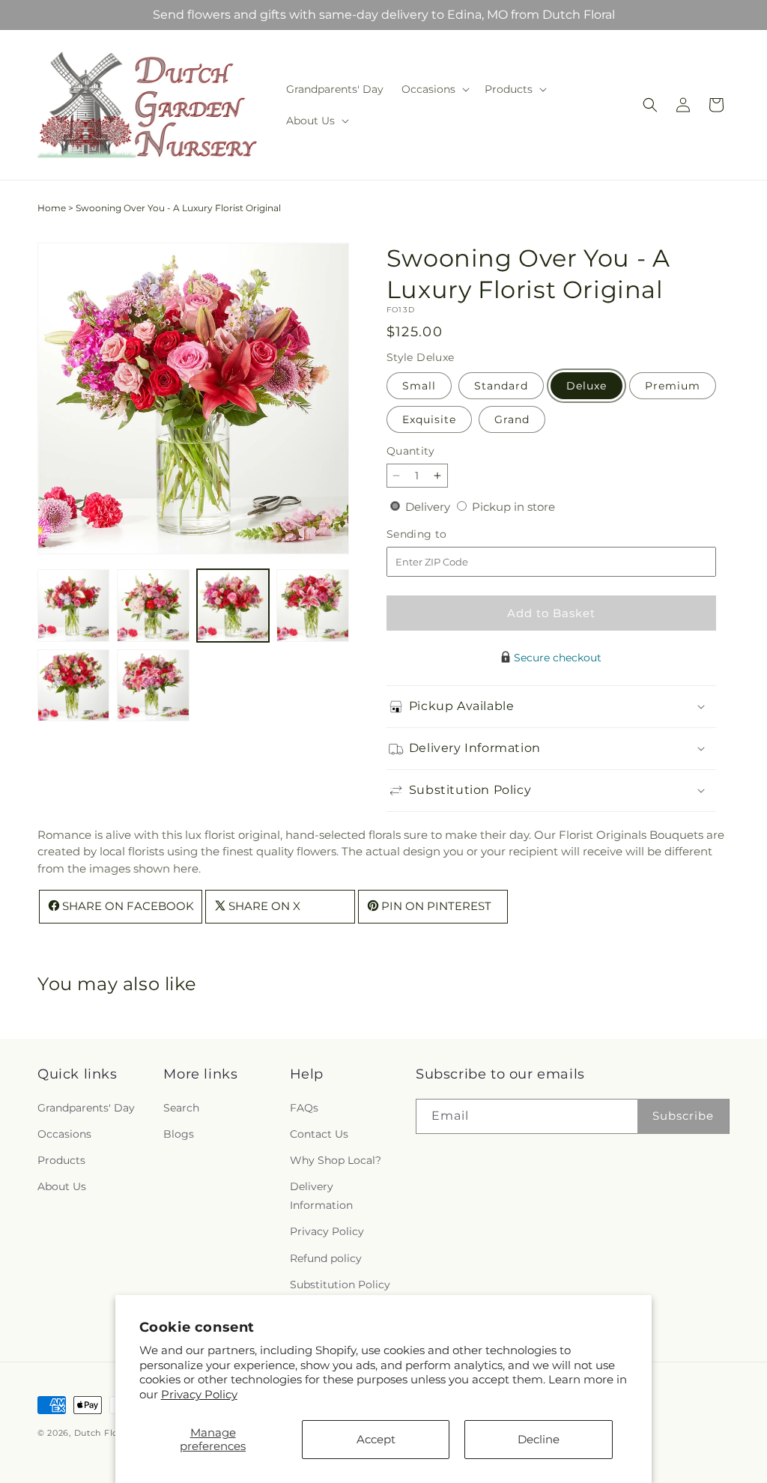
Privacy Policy (199, 1394)
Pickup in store (513, 507)
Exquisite (429, 419)
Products (61, 1160)
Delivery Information (321, 1196)
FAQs (304, 1107)
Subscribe (683, 1116)
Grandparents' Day (86, 1107)
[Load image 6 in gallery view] (153, 685)
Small (419, 385)
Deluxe (586, 385)
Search (181, 1107)
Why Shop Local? (335, 1160)
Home (51, 207)
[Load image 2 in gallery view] (153, 605)
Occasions (64, 1134)
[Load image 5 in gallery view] (73, 685)
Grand (512, 419)
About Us (61, 1186)
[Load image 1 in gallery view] (73, 605)
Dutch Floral (102, 1433)
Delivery (429, 507)
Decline (539, 1439)
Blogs (178, 1134)
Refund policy (326, 1258)
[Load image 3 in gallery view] (233, 605)
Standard (501, 385)
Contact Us (319, 1134)
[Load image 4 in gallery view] (312, 605)
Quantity (410, 451)
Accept (376, 1439)
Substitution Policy (340, 1284)
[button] (434, 89)
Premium (672, 385)
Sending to (439, 534)
